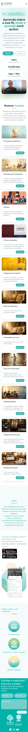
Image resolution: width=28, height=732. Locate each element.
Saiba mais (20, 153)
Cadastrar (8, 53)
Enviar (21, 712)
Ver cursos (20, 53)
